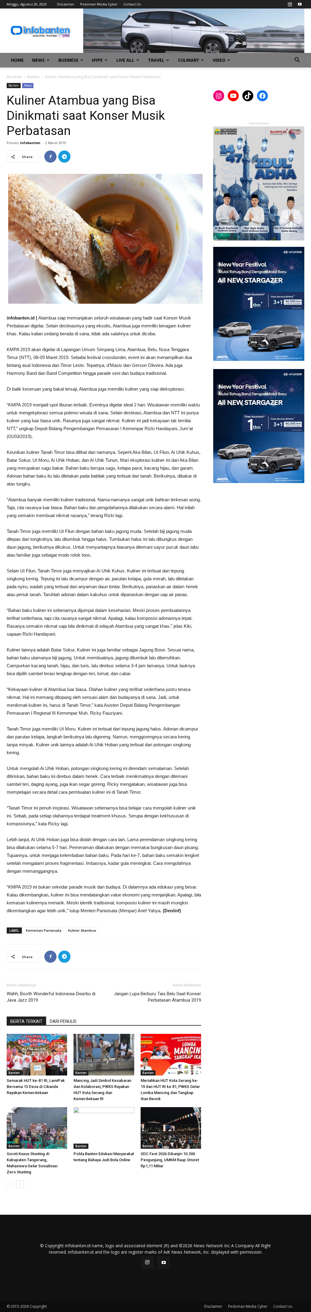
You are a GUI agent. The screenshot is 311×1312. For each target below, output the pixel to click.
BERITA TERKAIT (26, 1021)
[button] (297, 61)
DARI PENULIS (63, 1021)
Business (68, 60)
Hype (97, 60)
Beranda (14, 76)
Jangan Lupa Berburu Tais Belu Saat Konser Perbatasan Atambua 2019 (157, 997)
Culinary (188, 60)
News (38, 60)
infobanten (30, 142)
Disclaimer (65, 4)
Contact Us (132, 4)
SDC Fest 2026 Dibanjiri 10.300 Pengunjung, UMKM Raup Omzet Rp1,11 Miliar (170, 1159)
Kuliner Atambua (82, 930)
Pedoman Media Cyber (99, 4)
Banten (33, 76)
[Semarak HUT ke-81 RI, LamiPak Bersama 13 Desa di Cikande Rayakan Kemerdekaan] (37, 1054)
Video (219, 60)
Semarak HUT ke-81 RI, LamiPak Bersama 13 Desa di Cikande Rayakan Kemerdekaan (36, 1086)
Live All (125, 60)
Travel (156, 60)
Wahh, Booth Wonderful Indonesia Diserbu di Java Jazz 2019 (51, 997)
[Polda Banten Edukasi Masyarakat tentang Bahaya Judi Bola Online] (103, 1128)
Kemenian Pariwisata (43, 930)
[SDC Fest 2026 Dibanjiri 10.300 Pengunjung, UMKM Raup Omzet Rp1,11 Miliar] (171, 1128)
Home (17, 60)
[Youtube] (299, 4)
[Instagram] (289, 4)
